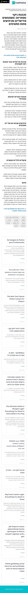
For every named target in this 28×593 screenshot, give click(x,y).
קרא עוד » (22, 258)
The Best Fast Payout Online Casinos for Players (15, 298)
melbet (23, 220)
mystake (16, 220)
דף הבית (24, 9)
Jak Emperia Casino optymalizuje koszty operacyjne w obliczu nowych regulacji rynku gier (14, 531)
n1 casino (8, 220)
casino (23, 217)
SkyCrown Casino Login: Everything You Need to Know (14, 496)
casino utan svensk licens (12, 217)
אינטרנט (8, 223)
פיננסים (16, 226)
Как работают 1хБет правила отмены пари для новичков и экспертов (14, 272)
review (23, 223)
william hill (16, 223)
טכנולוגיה (23, 226)
